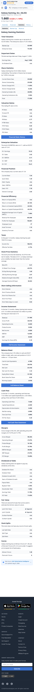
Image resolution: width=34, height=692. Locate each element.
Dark (12, 676)
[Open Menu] (2, 8)
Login (20, 617)
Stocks (4, 617)
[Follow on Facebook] (3, 684)
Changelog (21, 623)
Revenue (21, 28)
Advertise (21, 629)
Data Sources (22, 626)
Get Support (5, 641)
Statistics (21, 25)
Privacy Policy (22, 650)
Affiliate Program (23, 653)
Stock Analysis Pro (7, 635)
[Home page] (5, 7)
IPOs (3, 620)
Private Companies (7, 626)
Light (5, 676)
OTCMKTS (3, 15)
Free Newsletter (6, 638)
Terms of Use (22, 647)
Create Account (22, 620)
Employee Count (7, 224)
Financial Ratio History (17, 137)
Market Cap (13, 28)
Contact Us (21, 644)
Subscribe (17, 669)
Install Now (29, 3)
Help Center (21, 632)
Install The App (6, 644)
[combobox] (20, 7)
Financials (13, 25)
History (28, 25)
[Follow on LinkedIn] (11, 684)
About (20, 641)
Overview (5, 25)
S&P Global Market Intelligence (20, 561)
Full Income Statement (17, 345)
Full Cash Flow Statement (17, 422)
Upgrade (29, 509)
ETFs (3, 623)
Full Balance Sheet (17, 385)
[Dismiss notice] (2, 3)
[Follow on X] (7, 684)
